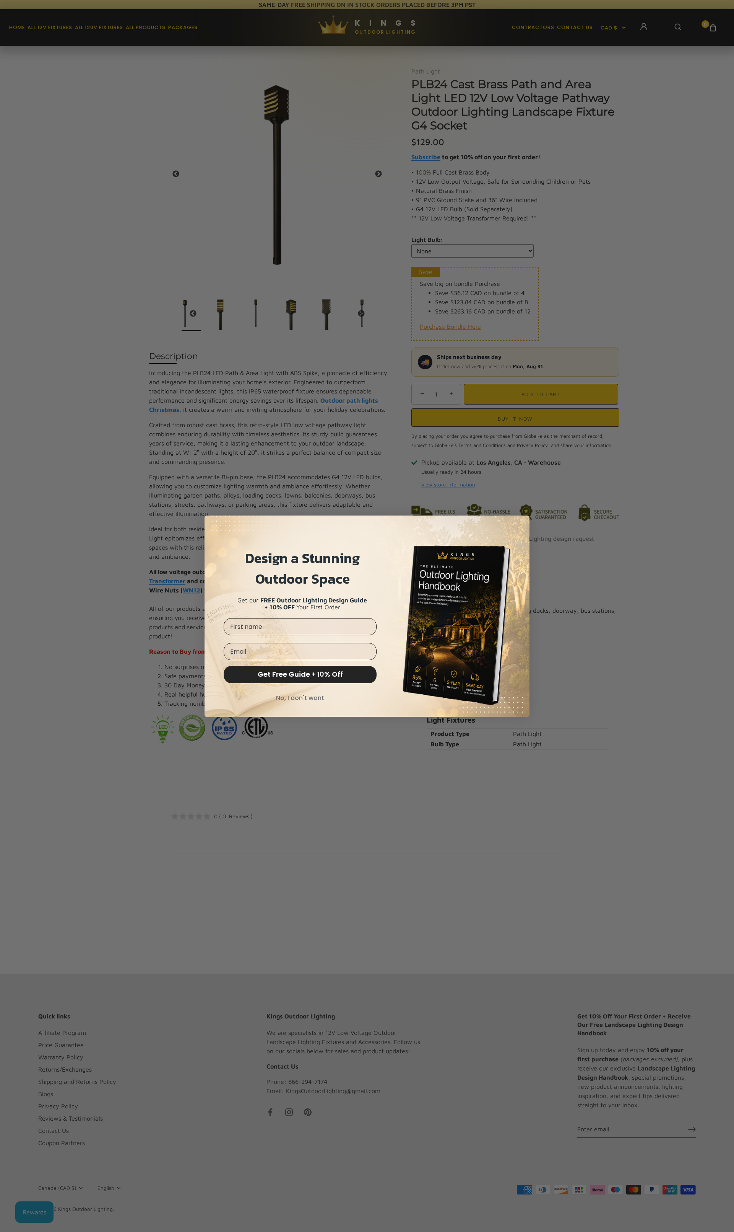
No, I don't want (300, 698)
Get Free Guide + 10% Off (300, 674)
